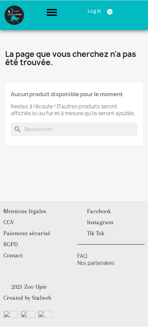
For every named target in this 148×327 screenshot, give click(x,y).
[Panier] (110, 10)
